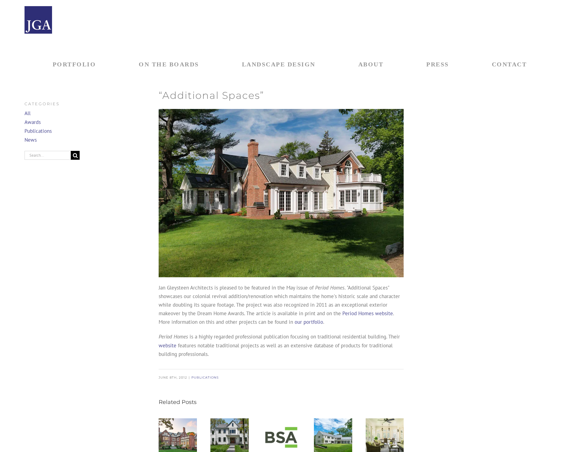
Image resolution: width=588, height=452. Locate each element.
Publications (205, 377)
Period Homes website (367, 313)
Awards (32, 122)
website (167, 345)
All (27, 113)
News (30, 139)
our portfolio (309, 322)
